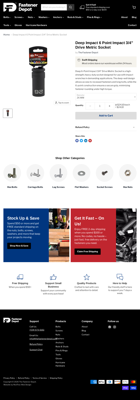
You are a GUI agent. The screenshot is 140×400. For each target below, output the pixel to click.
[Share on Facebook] (77, 140)
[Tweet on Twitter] (81, 140)
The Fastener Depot (88, 52)
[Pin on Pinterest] (90, 140)
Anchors (57, 17)
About (124, 17)
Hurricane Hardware (36, 25)
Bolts (6, 17)
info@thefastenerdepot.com (43, 339)
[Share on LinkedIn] (85, 140)
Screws (18, 17)
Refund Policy (36, 344)
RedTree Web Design (22, 385)
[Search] (70, 7)
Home (6, 35)
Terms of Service (40, 378)
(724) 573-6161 (37, 330)
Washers (43, 17)
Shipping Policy (56, 378)
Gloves (18, 25)
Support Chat (36, 350)
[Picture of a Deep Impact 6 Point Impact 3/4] (7, 113)
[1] (109, 106)
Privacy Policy (9, 378)
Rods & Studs (74, 17)
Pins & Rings (93, 17)
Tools (6, 25)
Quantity (79, 105)
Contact (132, 25)
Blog (134, 17)
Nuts (30, 17)
